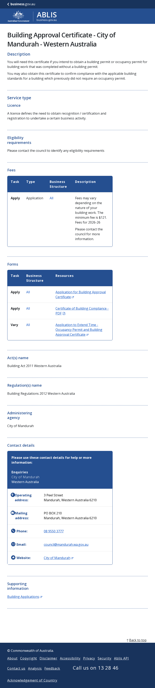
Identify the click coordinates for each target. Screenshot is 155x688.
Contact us (16, 668)
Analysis (35, 668)
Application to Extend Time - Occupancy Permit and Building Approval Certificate (79, 330)
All (51, 198)
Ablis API (121, 658)
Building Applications (24, 596)
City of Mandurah (58, 557)
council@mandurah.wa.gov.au (66, 544)
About (12, 658)
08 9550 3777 (54, 531)
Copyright (28, 658)
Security (104, 658)
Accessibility (70, 658)
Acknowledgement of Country (32, 680)
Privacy (89, 658)
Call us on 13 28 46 (96, 667)
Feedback (52, 668)
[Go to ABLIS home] (32, 16)
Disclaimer (48, 658)
